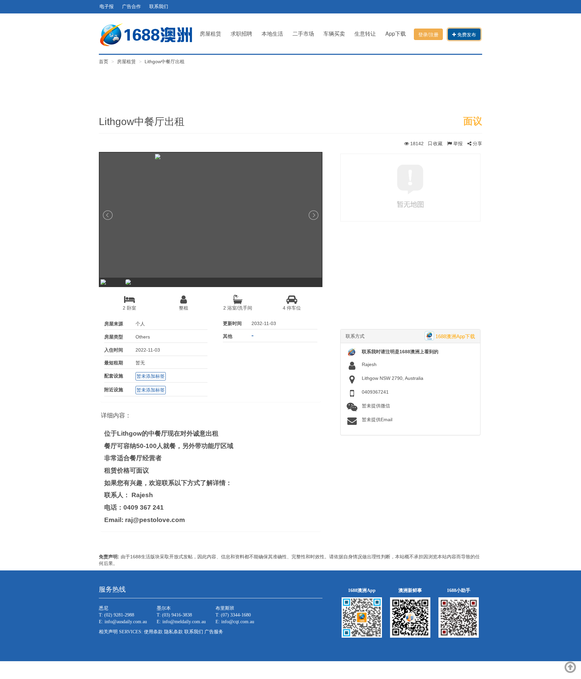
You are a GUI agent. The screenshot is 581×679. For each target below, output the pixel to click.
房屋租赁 (210, 33)
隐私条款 (173, 631)
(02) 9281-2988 (119, 614)
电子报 (107, 6)
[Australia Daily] (146, 34)
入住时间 (113, 350)
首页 (104, 61)
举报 (457, 143)
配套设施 (113, 375)
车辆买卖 (334, 33)
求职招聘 (241, 33)
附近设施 (113, 389)
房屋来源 (113, 323)
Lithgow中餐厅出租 (165, 61)
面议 (472, 121)
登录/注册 (428, 34)
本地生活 (272, 33)
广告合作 (131, 6)
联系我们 (158, 6)
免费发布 (466, 34)
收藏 (437, 143)
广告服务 (213, 631)
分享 (476, 143)
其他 (227, 336)
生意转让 (365, 33)
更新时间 (232, 323)
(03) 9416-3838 (177, 614)
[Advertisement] (290, 85)
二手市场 (303, 33)
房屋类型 (113, 337)
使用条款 (153, 631)
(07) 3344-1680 (236, 614)
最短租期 (113, 362)
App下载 (395, 33)
